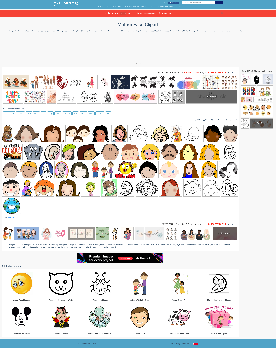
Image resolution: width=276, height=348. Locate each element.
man (75, 113)
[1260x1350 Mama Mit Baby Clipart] (229, 152)
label (91, 113)
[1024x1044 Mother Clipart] (11, 207)
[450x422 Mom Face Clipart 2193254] (80, 170)
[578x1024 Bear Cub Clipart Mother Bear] (7, 134)
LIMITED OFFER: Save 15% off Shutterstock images (183, 224)
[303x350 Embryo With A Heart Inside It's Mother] (52, 153)
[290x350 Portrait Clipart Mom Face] (119, 134)
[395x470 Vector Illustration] (126, 189)
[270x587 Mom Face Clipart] (95, 170)
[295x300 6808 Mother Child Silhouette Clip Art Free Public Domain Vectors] (160, 134)
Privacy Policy (175, 344)
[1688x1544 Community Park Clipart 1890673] (12, 153)
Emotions (160, 6)
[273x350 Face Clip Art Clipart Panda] (69, 153)
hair (43, 113)
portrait (100, 113)
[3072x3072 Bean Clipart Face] (192, 134)
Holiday (136, 6)
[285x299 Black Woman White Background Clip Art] (213, 134)
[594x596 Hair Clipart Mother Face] (188, 153)
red (108, 113)
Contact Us (186, 344)
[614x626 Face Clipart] (110, 153)
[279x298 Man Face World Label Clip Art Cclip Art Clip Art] (29, 170)
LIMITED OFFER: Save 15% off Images (181, 72)
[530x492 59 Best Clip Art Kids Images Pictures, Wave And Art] (139, 134)
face (29, 113)
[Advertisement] (138, 48)
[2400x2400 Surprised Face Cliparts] (90, 189)
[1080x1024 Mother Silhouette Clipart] (228, 170)
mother (20, 113)
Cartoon (120, 6)
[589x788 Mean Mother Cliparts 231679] (62, 170)
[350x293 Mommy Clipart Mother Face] (126, 170)
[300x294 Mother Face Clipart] (190, 170)
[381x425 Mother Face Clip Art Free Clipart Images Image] (11, 189)
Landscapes (169, 6)
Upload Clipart (173, 2)
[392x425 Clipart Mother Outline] (192, 189)
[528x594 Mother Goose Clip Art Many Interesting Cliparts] (209, 170)
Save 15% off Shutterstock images (257, 71)
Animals (101, 6)
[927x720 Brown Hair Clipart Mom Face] (26, 135)
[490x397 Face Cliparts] (88, 153)
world (83, 113)
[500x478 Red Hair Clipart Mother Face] (44, 189)
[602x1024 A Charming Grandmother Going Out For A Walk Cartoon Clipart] (176, 134)
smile (58, 113)
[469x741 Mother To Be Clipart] (27, 188)
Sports (143, 6)
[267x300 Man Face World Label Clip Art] (10, 170)
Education (151, 6)
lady (50, 113)
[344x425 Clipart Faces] (230, 134)
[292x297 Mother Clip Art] (148, 170)
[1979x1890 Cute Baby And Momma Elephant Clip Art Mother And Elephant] (33, 153)
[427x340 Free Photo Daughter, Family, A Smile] (78, 135)
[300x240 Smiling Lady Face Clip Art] (68, 189)
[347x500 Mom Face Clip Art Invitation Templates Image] (107, 170)
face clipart (9, 113)
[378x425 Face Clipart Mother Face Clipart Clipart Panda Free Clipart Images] (211, 189)
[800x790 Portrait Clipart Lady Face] (100, 135)
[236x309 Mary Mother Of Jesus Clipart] (46, 170)
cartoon (67, 113)
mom (36, 113)
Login (165, 2)
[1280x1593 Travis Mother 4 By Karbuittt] (109, 189)
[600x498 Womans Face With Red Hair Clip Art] (170, 189)
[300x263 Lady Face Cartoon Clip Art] (209, 153)
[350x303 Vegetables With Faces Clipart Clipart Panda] (147, 189)
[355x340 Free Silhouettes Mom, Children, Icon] (130, 153)
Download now (165, 13)
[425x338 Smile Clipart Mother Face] (52, 134)
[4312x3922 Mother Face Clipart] (169, 170)
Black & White (110, 6)
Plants (177, 6)
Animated (129, 6)
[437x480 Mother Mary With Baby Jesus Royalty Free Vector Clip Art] (229, 188)
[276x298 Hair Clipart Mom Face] (169, 153)
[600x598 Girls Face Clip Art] (150, 153)
